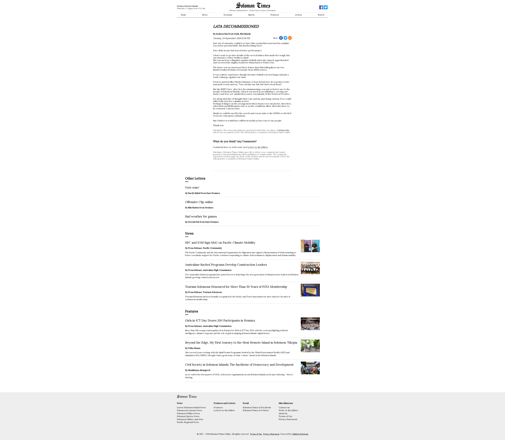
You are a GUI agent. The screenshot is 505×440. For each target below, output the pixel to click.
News (204, 15)
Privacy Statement (288, 419)
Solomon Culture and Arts (190, 419)
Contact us (284, 407)
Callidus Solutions (300, 434)
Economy (228, 15)
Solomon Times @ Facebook (257, 407)
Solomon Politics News (188, 413)
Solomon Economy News (189, 410)
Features (275, 15)
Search (321, 15)
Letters (298, 15)
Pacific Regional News (188, 422)
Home (183, 15)
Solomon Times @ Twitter (256, 410)
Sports (251, 15)
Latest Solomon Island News (191, 407)
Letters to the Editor (224, 410)
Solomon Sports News (188, 416)
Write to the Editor (288, 410)
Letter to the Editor (258, 147)
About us (283, 413)
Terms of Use (285, 416)
